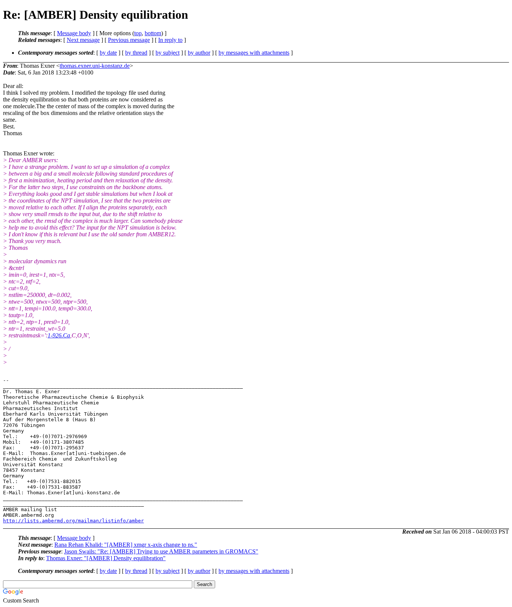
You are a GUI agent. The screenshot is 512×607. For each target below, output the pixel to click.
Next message (83, 40)
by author (199, 52)
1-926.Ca (59, 335)
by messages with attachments (254, 52)
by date (108, 52)
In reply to (170, 40)
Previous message (129, 40)
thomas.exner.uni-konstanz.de (95, 66)
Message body (74, 33)
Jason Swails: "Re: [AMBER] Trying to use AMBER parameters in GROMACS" (161, 551)
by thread (136, 52)
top (138, 33)
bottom (153, 33)
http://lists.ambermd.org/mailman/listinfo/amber (73, 520)
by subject (168, 52)
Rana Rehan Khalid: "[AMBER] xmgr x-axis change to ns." (125, 544)
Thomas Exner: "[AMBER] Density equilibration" (106, 558)
